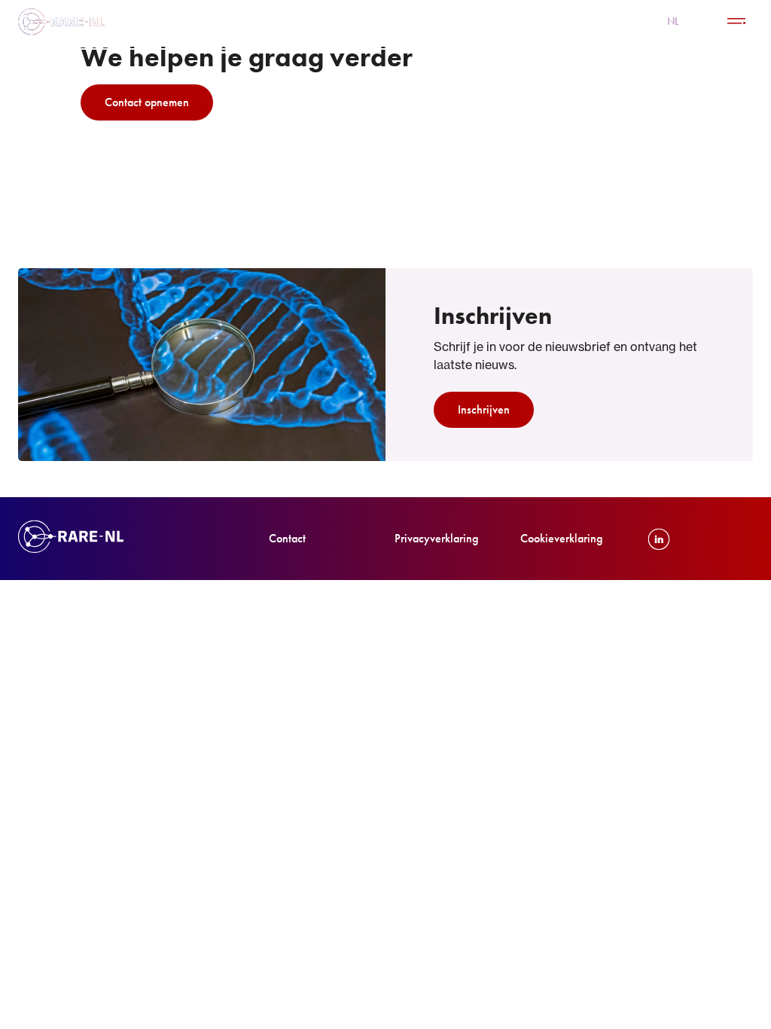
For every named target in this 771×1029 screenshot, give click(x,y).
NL (673, 21)
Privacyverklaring (436, 538)
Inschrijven (484, 409)
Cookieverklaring (561, 538)
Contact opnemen (147, 102)
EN (702, 21)
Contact (287, 538)
